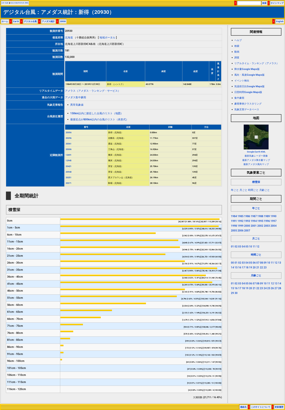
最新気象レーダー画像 (256, 155)
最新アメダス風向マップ (256, 164)
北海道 (69, 37)
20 (254, 267)
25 (268, 288)
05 (246, 246)
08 (261, 262)
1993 (247, 221)
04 (243, 246)
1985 (240, 216)
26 (272, 288)
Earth (16, 21)
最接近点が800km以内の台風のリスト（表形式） (99, 119)
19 (250, 267)
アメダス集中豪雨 (75, 97)
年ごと (235, 190)
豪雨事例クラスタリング (248, 103)
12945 (68, 160)
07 (257, 262)
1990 (273, 216)
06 (254, 262)
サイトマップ (277, 3)
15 (236, 267)
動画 (236, 51)
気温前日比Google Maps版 (249, 86)
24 (265, 288)
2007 (247, 230)
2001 (254, 225)
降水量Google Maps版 (247, 69)
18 (246, 267)
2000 (247, 225)
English (279, 21)
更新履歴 (279, 407)
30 (236, 293)
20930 (63, 21)
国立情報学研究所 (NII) (19, 3)
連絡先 (243, 407)
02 (236, 246)
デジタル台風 (30, 21)
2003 (267, 225)
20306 (68, 149)
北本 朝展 (4, 3)
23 (265, 267)
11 (254, 246)
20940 (68, 172)
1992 (240, 221)
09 (265, 262)
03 (239, 246)
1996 (267, 221)
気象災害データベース (246, 109)
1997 (273, 221)
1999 (240, 225)
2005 (234, 230)
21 (257, 267)
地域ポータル (107, 37)
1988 (260, 216)
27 (275, 288)
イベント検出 (241, 80)
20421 (68, 166)
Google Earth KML (256, 151)
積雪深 (256, 181)
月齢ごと (264, 190)
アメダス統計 (48, 21)
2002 (260, 225)
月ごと (243, 190)
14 (232, 267)
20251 (68, 177)
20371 (68, 183)
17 (243, 267)
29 (232, 293)
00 (232, 262)
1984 (234, 216)
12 (257, 246)
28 (279, 288)
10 (250, 246)
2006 (240, 230)
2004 (273, 225)
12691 (68, 155)
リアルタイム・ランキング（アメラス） (256, 63)
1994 (254, 221)
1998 (234, 225)
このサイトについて (260, 407)
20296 (68, 138)
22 (261, 267)
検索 (264, 3)
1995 (260, 221)
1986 (247, 216)
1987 (254, 216)
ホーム (5, 21)
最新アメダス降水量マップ (256, 160)
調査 (236, 57)
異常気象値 (76, 104)
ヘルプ (238, 40)
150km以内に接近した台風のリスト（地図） (96, 113)
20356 (68, 132)
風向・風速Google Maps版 (249, 74)
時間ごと (253, 190)
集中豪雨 (239, 97)
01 (232, 246)
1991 (234, 221)
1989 (267, 216)
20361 (68, 143)
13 (279, 262)
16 (239, 267)
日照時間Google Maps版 (248, 92)
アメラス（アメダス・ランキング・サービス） (92, 90)
